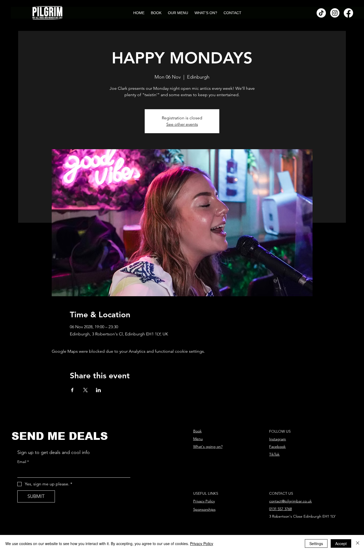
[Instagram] (334, 13)
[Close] (357, 543)
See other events (182, 124)
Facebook (277, 446)
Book (197, 431)
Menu (198, 438)
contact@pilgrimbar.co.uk (290, 501)
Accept (341, 543)
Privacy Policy (204, 501)
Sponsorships (204, 509)
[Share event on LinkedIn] (98, 390)
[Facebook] (348, 13)
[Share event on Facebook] (72, 390)
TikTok (274, 454)
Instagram (277, 439)
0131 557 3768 (280, 508)
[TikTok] (321, 13)
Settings (316, 543)
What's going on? (208, 446)
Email (23, 461)
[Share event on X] (85, 390)
